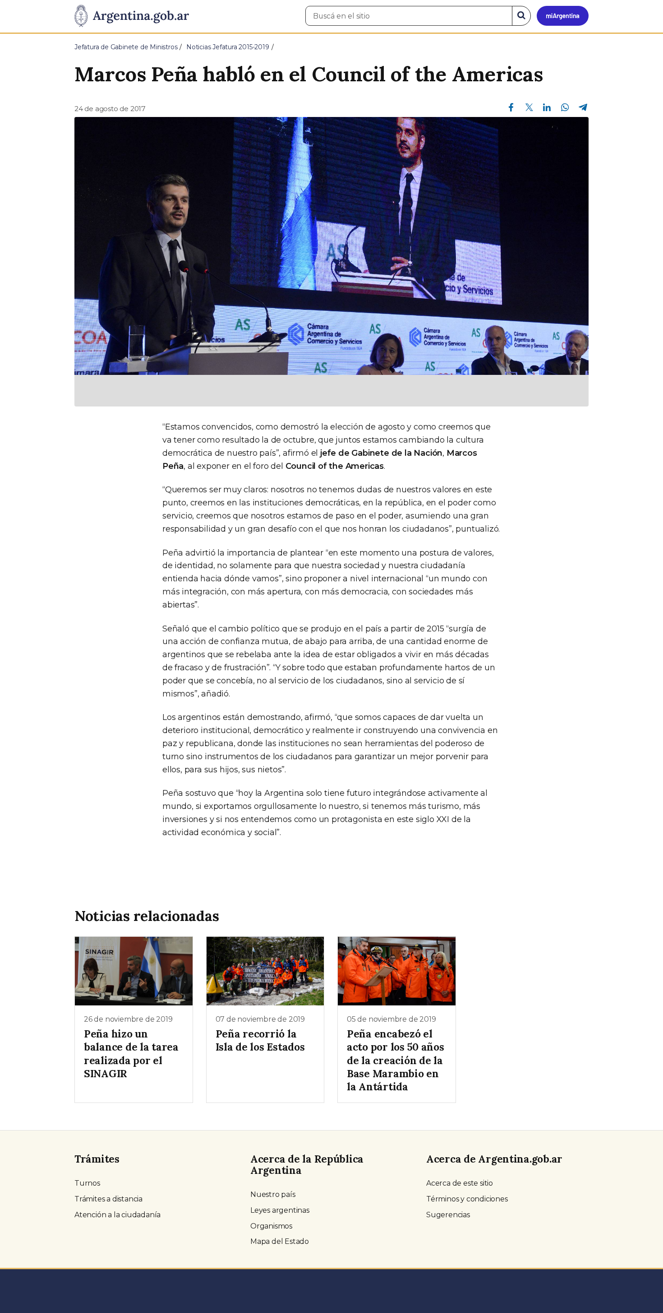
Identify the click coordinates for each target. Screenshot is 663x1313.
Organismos (271, 1226)
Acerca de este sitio (459, 1183)
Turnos (87, 1183)
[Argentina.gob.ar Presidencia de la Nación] (132, 16)
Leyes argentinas (279, 1210)
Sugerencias (448, 1214)
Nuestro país (272, 1194)
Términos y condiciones (467, 1199)
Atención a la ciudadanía (117, 1214)
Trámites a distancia (108, 1199)
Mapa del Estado (279, 1241)
